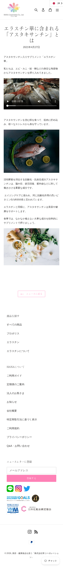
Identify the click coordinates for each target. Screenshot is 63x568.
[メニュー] (57, 9)
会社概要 (12, 410)
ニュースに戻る (34, 294)
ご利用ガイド (14, 375)
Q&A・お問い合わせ (18, 445)
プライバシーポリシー (19, 437)
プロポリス (13, 333)
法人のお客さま (15, 393)
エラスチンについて (18, 351)
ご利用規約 (13, 428)
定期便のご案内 (15, 384)
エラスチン (13, 342)
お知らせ (12, 401)
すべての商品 (14, 324)
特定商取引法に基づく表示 (22, 419)
